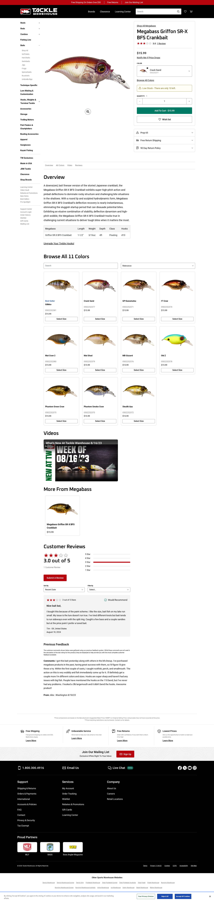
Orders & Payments (26, 793)
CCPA (175, 866)
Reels (22, 23)
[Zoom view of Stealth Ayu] (138, 391)
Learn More (31, 740)
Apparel (23, 139)
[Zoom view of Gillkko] (61, 285)
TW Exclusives (26, 158)
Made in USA (26, 163)
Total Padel (141, 883)
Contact (21, 815)
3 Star (87, 562)
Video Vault (24, 190)
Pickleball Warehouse (93, 883)
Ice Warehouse (116, 887)
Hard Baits (26, 58)
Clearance (105, 11)
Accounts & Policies (27, 804)
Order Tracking (69, 793)
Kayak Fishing (26, 150)
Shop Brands (26, 180)
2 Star (87, 566)
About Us (111, 788)
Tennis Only (80, 883)
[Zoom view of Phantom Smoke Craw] (100, 391)
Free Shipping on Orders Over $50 (86, 2)
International (23, 799)
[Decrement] (140, 101)
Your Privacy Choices (146, 896)
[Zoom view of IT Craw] (177, 285)
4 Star (87, 558)
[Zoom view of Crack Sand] (100, 285)
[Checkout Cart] (191, 11)
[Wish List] (185, 11)
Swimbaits (26, 61)
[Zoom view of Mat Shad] (100, 340)
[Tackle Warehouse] (41, 11)
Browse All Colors (145, 80)
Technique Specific (28, 85)
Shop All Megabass (146, 26)
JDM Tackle (25, 169)
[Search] (178, 11)
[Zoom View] (88, 112)
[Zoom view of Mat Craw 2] (61, 340)
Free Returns (112, 2)
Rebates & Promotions (29, 193)
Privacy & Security (26, 820)
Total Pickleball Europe (109, 883)
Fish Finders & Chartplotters (26, 127)
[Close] (210, 896)
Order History (25, 215)
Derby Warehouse (128, 887)
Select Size (61, 319)
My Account (68, 788)
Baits (22, 45)
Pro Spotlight (25, 202)
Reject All (164, 896)
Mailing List (24, 224)
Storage (23, 114)
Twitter (185, 768)
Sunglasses (25, 145)
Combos (24, 34)
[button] (81, 460)
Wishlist (23, 218)
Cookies (167, 866)
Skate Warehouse (142, 887)
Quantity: (142, 96)
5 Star (87, 554)
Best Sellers (24, 199)
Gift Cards (24, 221)
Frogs (24, 68)
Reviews (78, 165)
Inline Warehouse (103, 887)
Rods (22, 28)
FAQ (19, 809)
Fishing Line (25, 40)
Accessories (25, 109)
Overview (49, 165)
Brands (91, 11)
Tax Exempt (23, 825)
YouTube (190, 768)
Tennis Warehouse (48, 883)
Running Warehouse (168, 883)
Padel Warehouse (153, 883)
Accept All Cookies (183, 896)
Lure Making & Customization (26, 92)
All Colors (60, 165)
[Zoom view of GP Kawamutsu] (138, 285)
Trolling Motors (27, 120)
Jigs (23, 65)
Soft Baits (25, 54)
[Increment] (189, 101)
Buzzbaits (25, 76)
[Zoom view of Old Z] (177, 340)
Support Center (26, 209)
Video (69, 165)
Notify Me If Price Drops (148, 57)
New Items (24, 196)
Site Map (194, 866)
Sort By (46, 586)
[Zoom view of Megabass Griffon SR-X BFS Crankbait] (88, 73)
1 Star (87, 570)
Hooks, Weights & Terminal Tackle (28, 101)
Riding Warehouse (156, 887)
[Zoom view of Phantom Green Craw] (61, 391)
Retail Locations (115, 799)
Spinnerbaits (26, 72)
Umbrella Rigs (27, 79)
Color (139, 63)
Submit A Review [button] (55, 578)
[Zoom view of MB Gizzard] (138, 340)
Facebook (180, 768)
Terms (145, 866)
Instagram (195, 768)
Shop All (25, 51)
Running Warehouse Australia (85, 887)
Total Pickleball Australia (127, 883)
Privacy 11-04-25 (155, 866)
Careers (111, 793)
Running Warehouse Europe (64, 887)
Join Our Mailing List (134, 2)
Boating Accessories (29, 134)
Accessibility (184, 866)
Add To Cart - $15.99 (164, 110)
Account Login (25, 212)
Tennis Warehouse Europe (65, 883)
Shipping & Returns (26, 788)
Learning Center (123, 11)
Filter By (90, 586)
